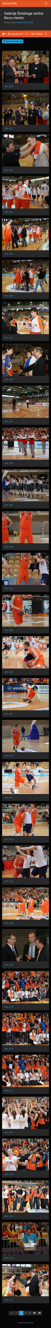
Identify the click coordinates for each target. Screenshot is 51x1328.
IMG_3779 (9, 1007)
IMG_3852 (9, 296)
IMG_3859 (9, 87)
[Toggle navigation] (46, 3)
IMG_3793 (9, 839)
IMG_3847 (9, 421)
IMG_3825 (9, 547)
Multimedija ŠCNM (24, 22)
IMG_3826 (9, 505)
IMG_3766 (9, 1132)
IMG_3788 (9, 923)
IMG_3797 (9, 798)
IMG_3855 (9, 170)
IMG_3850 (9, 338)
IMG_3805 (9, 672)
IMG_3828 (9, 463)
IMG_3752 (9, 1300)
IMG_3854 (9, 212)
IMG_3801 (9, 714)
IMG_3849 (9, 380)
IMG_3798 (9, 756)
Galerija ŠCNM (9, 3)
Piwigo (30, 1323)
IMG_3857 (9, 128)
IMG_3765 (9, 1174)
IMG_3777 (9, 1091)
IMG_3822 (9, 589)
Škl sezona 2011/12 (18, 34)
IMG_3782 (9, 965)
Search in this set (14, 41)
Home (3, 34)
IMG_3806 (9, 630)
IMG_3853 (9, 254)
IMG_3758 (9, 1258)
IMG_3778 (9, 1049)
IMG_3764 (9, 1216)
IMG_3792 (9, 881)
